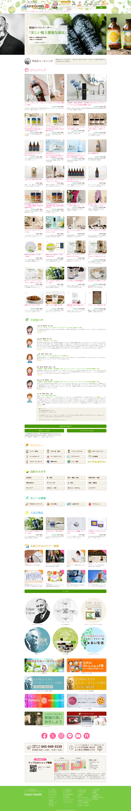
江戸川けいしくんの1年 (83, 805)
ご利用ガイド (95, 791)
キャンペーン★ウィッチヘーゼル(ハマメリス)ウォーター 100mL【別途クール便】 (59, 327)
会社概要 (94, 792)
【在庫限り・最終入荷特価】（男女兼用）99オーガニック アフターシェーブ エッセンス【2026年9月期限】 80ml (68, 368)
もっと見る (65, 591)
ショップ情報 (95, 794)
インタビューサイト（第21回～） (82, 793)
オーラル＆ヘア (52, 795)
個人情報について (96, 795)
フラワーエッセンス (53, 802)
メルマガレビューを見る (86, 430)
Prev (3, 34)
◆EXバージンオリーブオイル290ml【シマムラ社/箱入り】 (53, 355)
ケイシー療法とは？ (68, 789)
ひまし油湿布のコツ (68, 791)
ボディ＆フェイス (53, 794)
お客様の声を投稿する (65, 426)
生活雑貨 (51, 800)
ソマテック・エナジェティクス (84, 799)
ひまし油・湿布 (52, 791)
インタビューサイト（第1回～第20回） (82, 790)
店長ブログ (80, 795)
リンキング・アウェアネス (84, 804)
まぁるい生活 (66, 795)
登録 (73, 642)
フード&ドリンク (52, 797)
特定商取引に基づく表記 (98, 797)
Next (128, 34)
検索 (101, 7)
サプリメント (52, 799)
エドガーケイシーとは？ (69, 799)
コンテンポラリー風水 (83, 797)
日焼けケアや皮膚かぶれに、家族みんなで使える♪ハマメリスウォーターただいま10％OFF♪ (47, 11)
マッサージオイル (53, 792)
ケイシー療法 (52, 789)
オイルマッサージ (67, 792)
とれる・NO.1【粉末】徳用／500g (46, 395)
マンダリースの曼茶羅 (83, 802)
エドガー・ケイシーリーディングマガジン (68, 801)
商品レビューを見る (44, 430)
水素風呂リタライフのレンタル (84, 800)
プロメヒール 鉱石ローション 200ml (47, 340)
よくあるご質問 (96, 789)
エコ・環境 (51, 805)
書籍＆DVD (51, 804)
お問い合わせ (95, 799)
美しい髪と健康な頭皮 (68, 794)
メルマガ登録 (66, 797)
